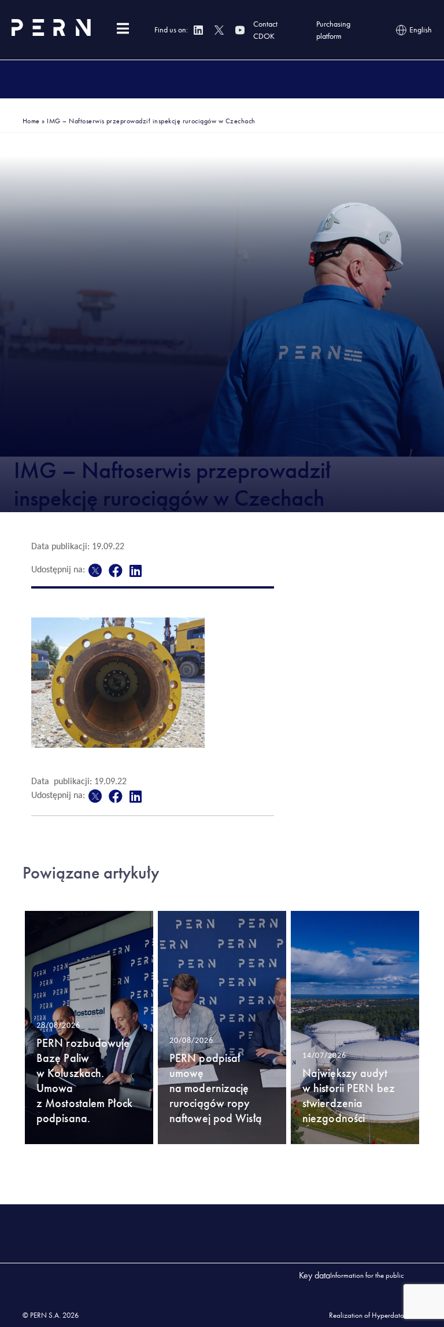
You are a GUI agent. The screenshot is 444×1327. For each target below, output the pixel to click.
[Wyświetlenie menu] (123, 29)
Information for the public (367, 1275)
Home (31, 121)
